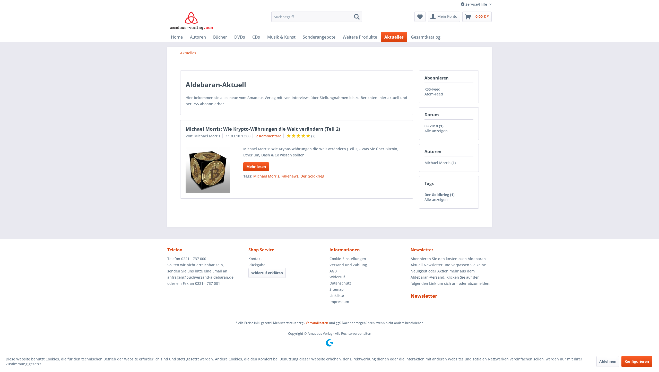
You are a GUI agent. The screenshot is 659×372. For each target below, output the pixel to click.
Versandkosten (317, 323)
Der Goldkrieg (312, 176)
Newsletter (424, 296)
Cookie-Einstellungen (348, 258)
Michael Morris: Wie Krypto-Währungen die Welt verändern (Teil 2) (263, 129)
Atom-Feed (433, 94)
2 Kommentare (268, 136)
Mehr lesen (256, 166)
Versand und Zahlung (348, 264)
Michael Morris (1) (440, 162)
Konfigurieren (637, 361)
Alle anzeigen (436, 130)
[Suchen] (356, 17)
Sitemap (337, 289)
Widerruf (337, 276)
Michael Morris (266, 176)
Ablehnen (607, 361)
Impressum (339, 301)
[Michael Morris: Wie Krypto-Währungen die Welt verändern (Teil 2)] (208, 170)
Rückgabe (256, 264)
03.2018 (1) (434, 125)
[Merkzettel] (420, 17)
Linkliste (337, 295)
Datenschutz (340, 283)
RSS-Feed (432, 89)
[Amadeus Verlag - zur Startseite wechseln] (191, 21)
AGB (333, 271)
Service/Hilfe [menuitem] (476, 4)
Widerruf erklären (267, 272)
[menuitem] (316, 17)
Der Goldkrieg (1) (439, 194)
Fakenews (289, 176)
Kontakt (255, 258)
